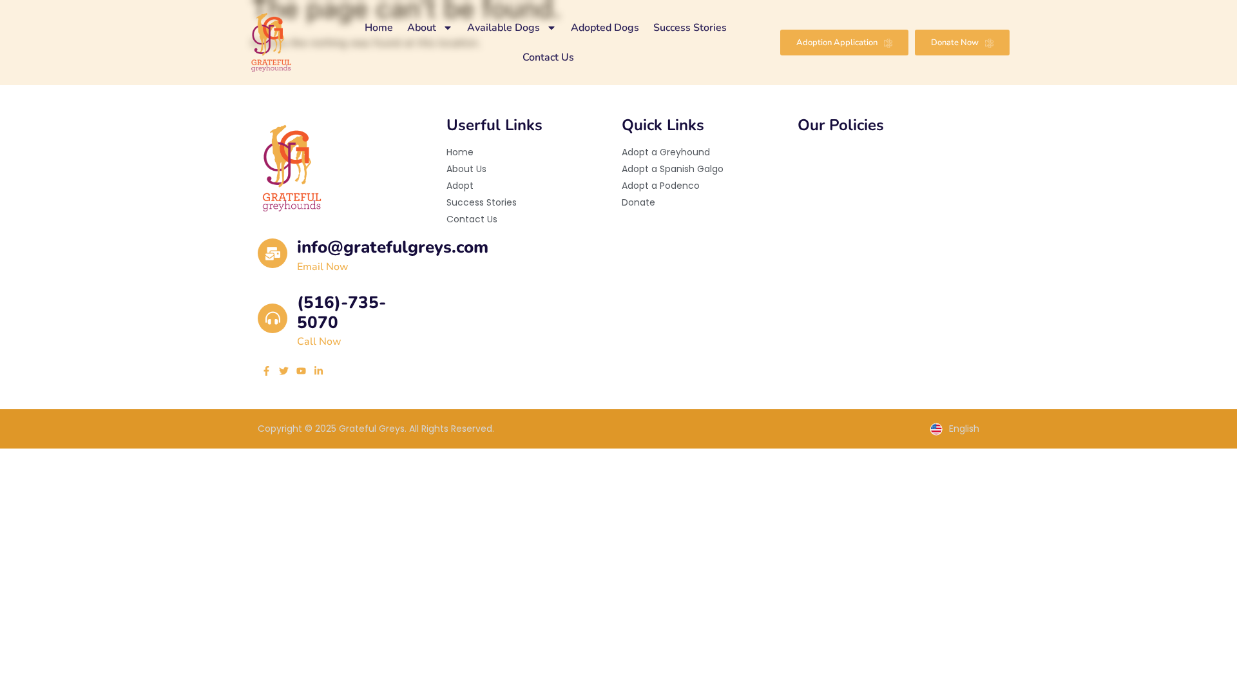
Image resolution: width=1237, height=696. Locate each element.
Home (379, 28)
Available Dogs (503, 28)
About (421, 28)
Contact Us (548, 57)
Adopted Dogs (605, 28)
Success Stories (690, 28)
